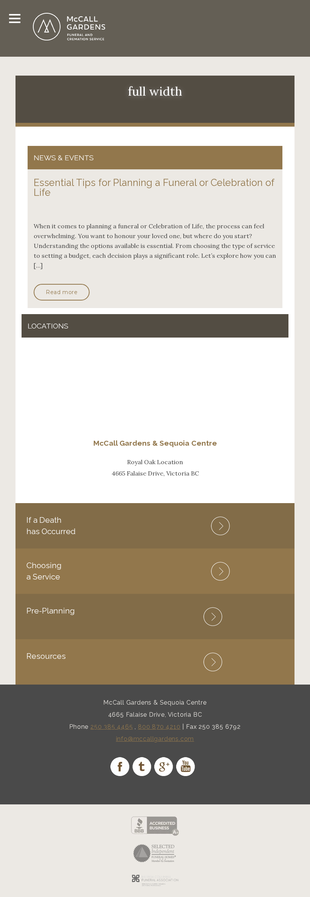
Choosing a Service (44, 571)
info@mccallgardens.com (155, 738)
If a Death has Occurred (51, 525)
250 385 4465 (111, 726)
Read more (62, 292)
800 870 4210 (159, 726)
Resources (46, 656)
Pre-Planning (50, 610)
